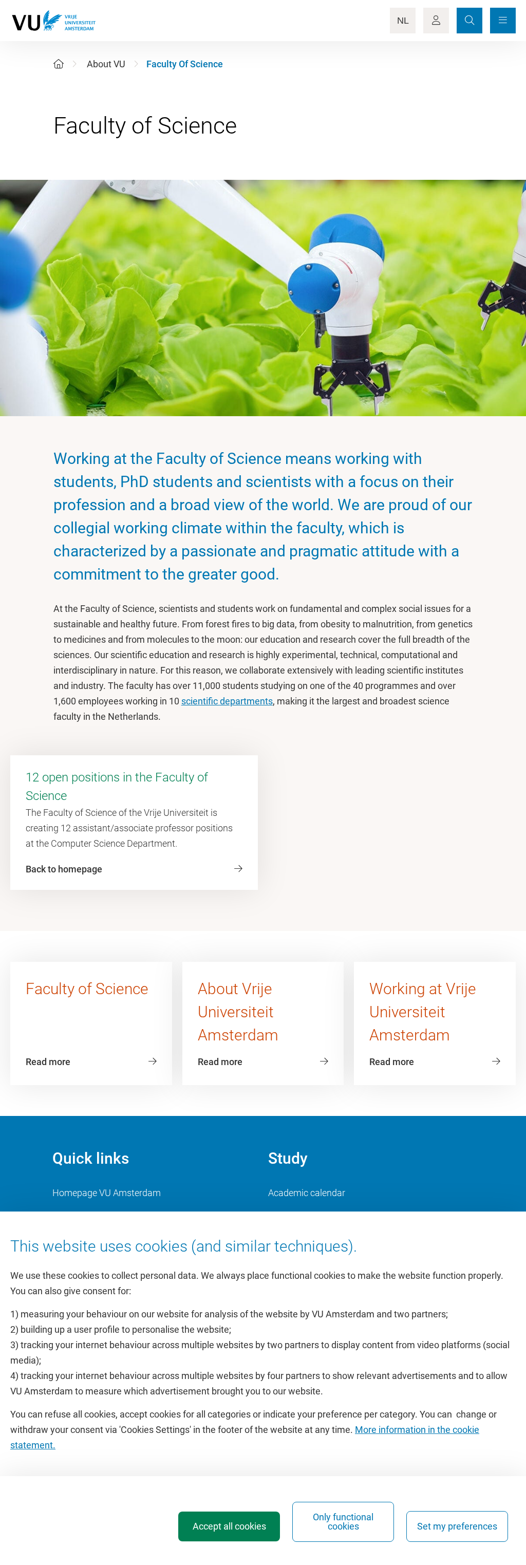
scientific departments (227, 701)
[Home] (58, 64)
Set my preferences (457, 1526)
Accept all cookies (229, 1526)
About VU (106, 64)
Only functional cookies (343, 1522)
